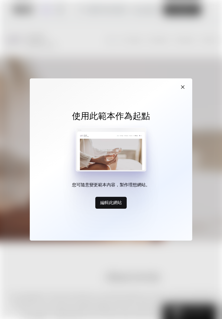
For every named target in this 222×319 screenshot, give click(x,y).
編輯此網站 (111, 202)
